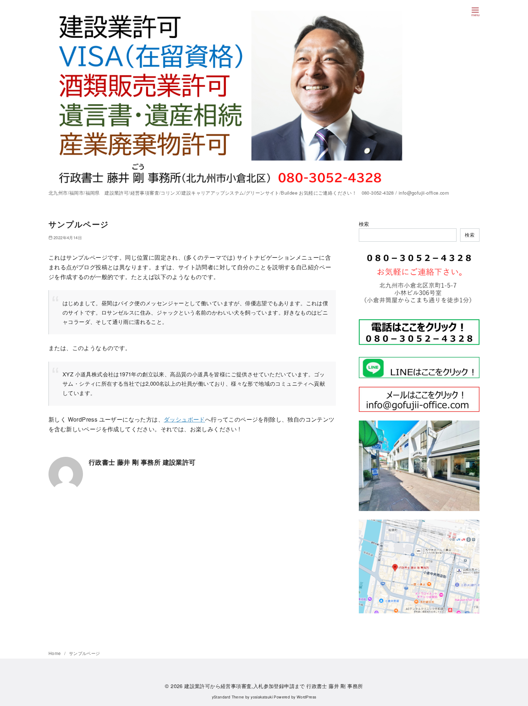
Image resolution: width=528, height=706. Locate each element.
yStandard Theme (228, 697)
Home (55, 653)
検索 (364, 223)
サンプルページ (84, 653)
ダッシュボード (184, 419)
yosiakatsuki (262, 697)
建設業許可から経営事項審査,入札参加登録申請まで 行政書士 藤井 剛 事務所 (273, 685)
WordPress (306, 697)
